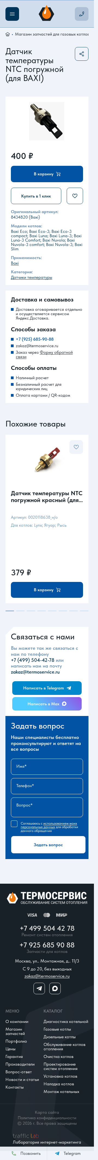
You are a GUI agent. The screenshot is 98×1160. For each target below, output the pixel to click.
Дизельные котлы (60, 1036)
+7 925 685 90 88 (47, 945)
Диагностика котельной (66, 1021)
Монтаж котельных (61, 1091)
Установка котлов (60, 1076)
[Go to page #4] (41, 611)
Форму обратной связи (44, 354)
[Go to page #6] (63, 611)
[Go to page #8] (84, 611)
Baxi (15, 263)
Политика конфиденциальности (47, 1118)
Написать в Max (43, 703)
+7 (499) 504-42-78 (32, 660)
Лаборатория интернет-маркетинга (47, 1141)
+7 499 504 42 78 (47, 928)
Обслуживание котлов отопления (64, 1046)
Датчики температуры (31, 277)
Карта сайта (47, 1112)
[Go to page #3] (31, 611)
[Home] (47, 14)
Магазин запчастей (15, 1031)
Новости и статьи (22, 1079)
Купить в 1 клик (36, 196)
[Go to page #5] (52, 611)
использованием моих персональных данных (49, 825)
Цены (10, 1048)
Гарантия (14, 1056)
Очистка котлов (59, 1056)
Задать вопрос (48, 844)
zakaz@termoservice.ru (37, 346)
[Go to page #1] (9, 611)
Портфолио (16, 1041)
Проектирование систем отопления (61, 1066)
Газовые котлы (57, 1029)
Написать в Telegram (43, 688)
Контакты (14, 1087)
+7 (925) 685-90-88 (35, 339)
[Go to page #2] (20, 611)
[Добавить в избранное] (75, 196)
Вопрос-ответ (18, 1071)
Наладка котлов (59, 1083)
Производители (20, 1064)
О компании (16, 1021)
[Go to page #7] (73, 611)
